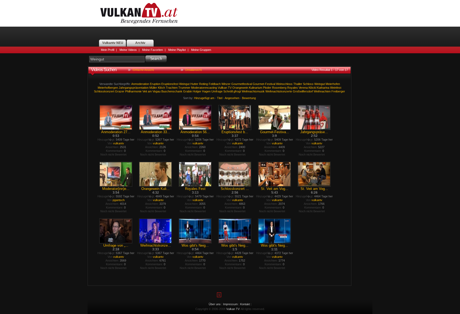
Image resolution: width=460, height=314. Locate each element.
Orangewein (240, 87)
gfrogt (237, 91)
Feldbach (215, 83)
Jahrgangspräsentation (134, 87)
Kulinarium (255, 87)
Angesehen (232, 98)
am (150, 91)
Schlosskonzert (104, 91)
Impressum (230, 304)
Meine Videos (128, 49)
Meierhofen (333, 83)
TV (230, 87)
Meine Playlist (177, 49)
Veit (144, 91)
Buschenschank (171, 91)
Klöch (161, 87)
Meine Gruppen (201, 49)
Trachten (172, 87)
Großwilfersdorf (303, 91)
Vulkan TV (139, 13)
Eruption (155, 83)
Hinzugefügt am (204, 98)
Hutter (194, 83)
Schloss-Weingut (314, 83)
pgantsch (119, 200)
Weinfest (335, 87)
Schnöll (228, 91)
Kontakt (245, 304)
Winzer (226, 83)
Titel (219, 98)
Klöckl (312, 87)
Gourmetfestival (241, 83)
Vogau (157, 91)
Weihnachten (322, 91)
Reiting (203, 83)
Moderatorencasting (204, 87)
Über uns (215, 304)
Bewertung (249, 98)
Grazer (119, 91)
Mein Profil (107, 49)
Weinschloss (284, 83)
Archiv (140, 43)
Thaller (297, 83)
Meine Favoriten (152, 49)
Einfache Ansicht (143, 69)
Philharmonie (133, 91)
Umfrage (217, 91)
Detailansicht (193, 69)
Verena (303, 87)
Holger (197, 91)
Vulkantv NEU (112, 43)
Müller (153, 87)
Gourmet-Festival (264, 83)
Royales (292, 87)
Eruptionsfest (169, 83)
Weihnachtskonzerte (278, 91)
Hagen (206, 91)
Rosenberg (279, 87)
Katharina (323, 87)
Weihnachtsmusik (253, 91)
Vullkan (222, 87)
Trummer (184, 87)
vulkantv (118, 143)
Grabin (187, 91)
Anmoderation (140, 83)
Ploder (267, 87)
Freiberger (338, 91)
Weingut (184, 83)
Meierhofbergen (108, 87)
